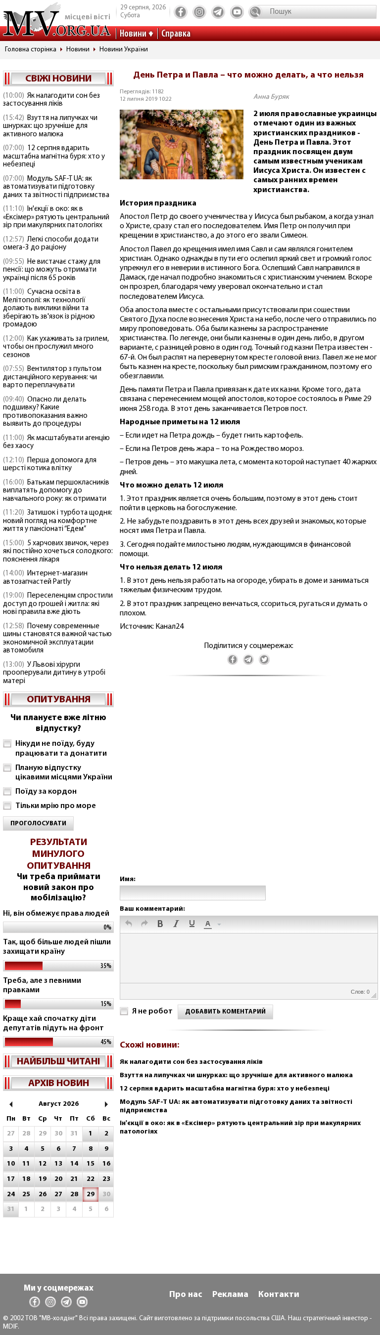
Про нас (185, 1295)
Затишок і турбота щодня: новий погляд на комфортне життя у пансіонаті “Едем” (57, 521)
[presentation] (129, 924)
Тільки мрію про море (55, 806)
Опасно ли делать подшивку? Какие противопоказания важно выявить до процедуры (45, 412)
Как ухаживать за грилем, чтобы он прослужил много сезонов (56, 347)
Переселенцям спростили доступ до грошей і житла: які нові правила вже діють (58, 604)
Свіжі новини (58, 79)
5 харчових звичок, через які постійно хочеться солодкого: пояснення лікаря (58, 552)
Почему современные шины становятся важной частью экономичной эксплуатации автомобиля (57, 639)
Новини (133, 34)
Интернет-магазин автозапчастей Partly (45, 578)
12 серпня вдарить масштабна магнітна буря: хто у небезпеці (54, 156)
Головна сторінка (30, 49)
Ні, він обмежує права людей (56, 914)
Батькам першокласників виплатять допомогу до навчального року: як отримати (56, 491)
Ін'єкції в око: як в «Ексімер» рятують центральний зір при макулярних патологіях (56, 217)
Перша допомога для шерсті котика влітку (49, 465)
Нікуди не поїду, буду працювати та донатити (61, 748)
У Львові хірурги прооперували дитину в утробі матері (54, 673)
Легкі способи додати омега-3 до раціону (50, 244)
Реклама (230, 1295)
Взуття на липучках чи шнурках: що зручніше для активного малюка (50, 126)
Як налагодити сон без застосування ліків (51, 100)
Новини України (123, 49)
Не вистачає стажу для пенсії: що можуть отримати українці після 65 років (51, 270)
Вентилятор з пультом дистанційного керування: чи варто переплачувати (52, 377)
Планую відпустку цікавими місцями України (63, 772)
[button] (128, 924)
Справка (175, 34)
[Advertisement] (248, 786)
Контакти (278, 1295)
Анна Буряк (271, 97)
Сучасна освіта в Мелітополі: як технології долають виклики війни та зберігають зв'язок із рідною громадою (49, 308)
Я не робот (152, 1011)
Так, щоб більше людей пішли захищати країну (57, 947)
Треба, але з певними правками (42, 985)
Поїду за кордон (46, 792)
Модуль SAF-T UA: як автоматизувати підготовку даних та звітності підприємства (56, 187)
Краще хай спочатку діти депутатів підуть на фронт (53, 1023)
